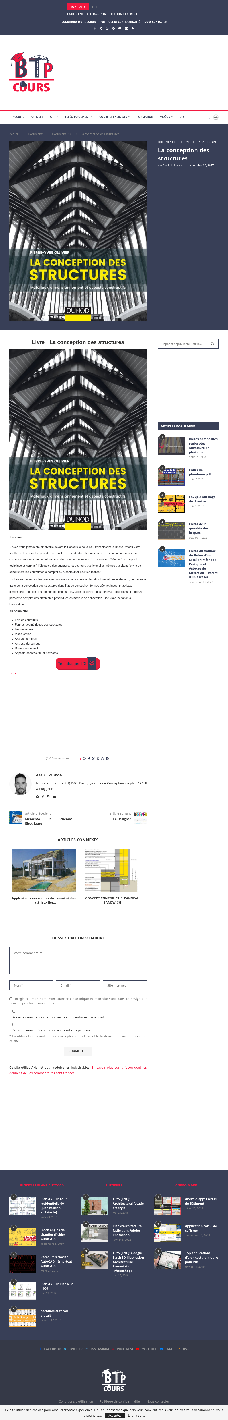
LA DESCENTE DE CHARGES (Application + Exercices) (103, 7)
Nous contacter (155, 21)
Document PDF (62, 134)
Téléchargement (77, 117)
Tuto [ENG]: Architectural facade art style (128, 1203)
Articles (37, 117)
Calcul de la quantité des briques (198, 528)
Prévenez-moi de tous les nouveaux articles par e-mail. (53, 1030)
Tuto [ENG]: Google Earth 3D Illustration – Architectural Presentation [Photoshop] (129, 1262)
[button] (92, 6)
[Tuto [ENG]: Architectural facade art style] (94, 1206)
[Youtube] (119, 28)
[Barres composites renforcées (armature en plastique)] (171, 446)
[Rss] (133, 28)
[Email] (126, 28)
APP (52, 117)
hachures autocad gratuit (54, 1313)
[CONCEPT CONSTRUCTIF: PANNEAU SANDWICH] (44, 870)
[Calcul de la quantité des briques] (171, 531)
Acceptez (115, 1415)
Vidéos (165, 117)
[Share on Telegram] (107, 759)
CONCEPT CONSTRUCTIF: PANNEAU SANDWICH (43, 900)
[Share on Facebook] (89, 759)
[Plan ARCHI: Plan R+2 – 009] (22, 1291)
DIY (182, 117)
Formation (145, 117)
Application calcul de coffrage (201, 1228)
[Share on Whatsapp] (102, 759)
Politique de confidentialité (120, 21)
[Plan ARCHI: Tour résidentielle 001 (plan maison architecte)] (22, 1206)
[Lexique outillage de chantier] (171, 504)
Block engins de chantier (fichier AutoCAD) (53, 1234)
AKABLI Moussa (172, 165)
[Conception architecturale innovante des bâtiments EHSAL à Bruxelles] (112, 870)
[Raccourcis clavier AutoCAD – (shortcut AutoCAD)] (22, 1264)
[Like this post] (84, 759)
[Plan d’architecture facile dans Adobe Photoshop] (94, 1233)
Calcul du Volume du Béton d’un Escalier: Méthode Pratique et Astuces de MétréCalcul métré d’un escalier (203, 564)
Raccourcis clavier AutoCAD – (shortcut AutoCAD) (56, 1261)
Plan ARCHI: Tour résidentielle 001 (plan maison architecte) (54, 1205)
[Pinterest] (113, 28)
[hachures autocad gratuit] (22, 1318)
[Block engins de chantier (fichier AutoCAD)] (22, 1237)
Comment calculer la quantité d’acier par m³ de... (104, 14)
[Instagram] (107, 28)
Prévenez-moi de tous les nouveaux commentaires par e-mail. (58, 1017)
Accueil (18, 117)
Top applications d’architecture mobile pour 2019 (201, 1257)
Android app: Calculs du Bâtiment (201, 1201)
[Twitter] (100, 28)
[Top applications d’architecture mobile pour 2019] (167, 1260)
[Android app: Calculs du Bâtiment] (167, 1206)
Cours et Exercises (113, 117)
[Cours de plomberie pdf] (171, 477)
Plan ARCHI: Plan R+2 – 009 (57, 1286)
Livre (12, 673)
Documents (35, 134)
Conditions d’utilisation (79, 21)
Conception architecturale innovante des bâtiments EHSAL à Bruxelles (112, 900)
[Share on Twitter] (93, 759)
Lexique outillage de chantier (202, 499)
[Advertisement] (150, 72)
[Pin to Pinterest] (98, 759)
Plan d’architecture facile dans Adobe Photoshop (127, 1230)
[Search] (208, 117)
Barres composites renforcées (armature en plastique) (203, 445)
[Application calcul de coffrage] (167, 1233)
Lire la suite (136, 1415)
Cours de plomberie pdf (200, 472)
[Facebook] (95, 28)
